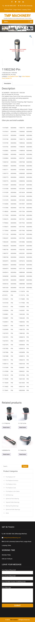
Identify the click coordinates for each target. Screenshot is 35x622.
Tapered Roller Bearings (12, 502)
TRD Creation (14, 619)
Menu (6, 21)
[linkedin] (23, 2)
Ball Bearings (9, 495)
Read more (6, 427)
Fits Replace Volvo (13, 76)
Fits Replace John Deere (13, 491)
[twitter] (15, 2)
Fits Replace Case (11, 488)
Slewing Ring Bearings (12, 506)
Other (7, 513)
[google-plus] (19, 2)
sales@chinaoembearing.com (12, 537)
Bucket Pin (9, 78)
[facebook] (12, 2)
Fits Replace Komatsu (12, 480)
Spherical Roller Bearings (13, 509)
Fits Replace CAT (10, 477)
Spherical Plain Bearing (12, 498)
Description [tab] (7, 83)
